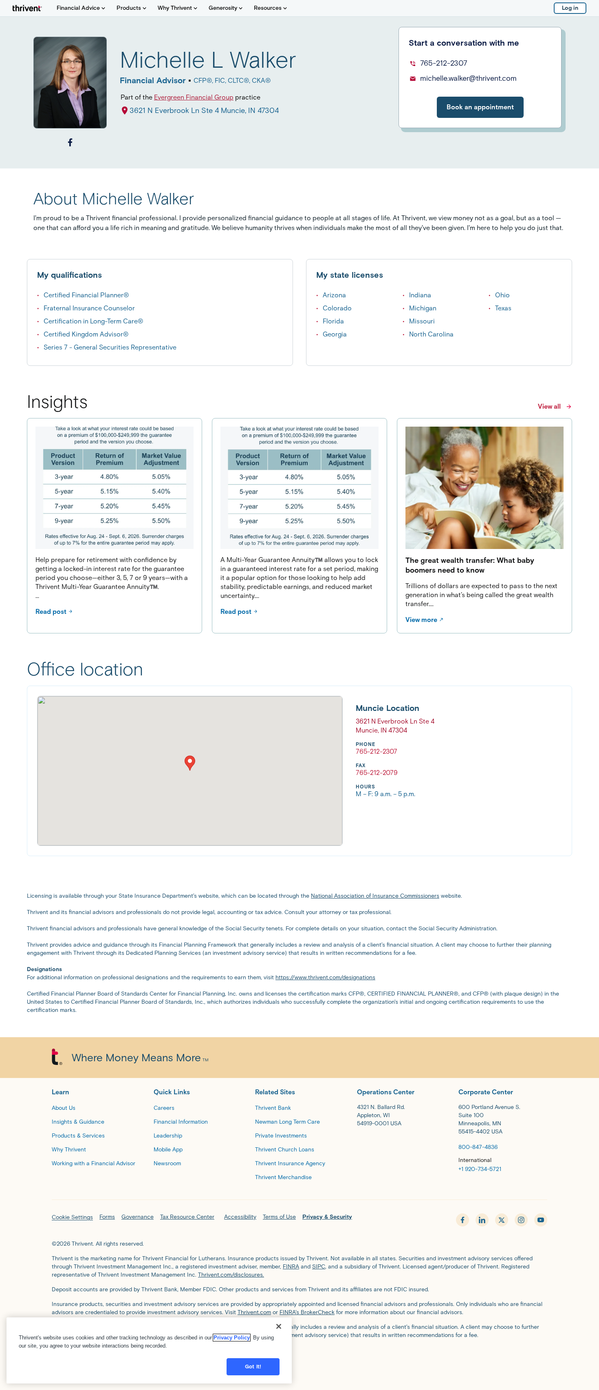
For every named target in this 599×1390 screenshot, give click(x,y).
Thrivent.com (254, 1312)
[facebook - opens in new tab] (462, 1220)
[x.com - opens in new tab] (501, 1220)
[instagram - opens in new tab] (521, 1220)
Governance (137, 1216)
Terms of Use (279, 1216)
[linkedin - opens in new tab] (482, 1220)
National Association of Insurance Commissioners (375, 895)
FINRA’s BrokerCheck (307, 1312)
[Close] (279, 1326)
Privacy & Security (327, 1216)
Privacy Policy (232, 1338)
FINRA (291, 1266)
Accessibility (240, 1216)
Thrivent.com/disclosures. (231, 1274)
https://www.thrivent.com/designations (325, 977)
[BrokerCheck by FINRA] (299, 1355)
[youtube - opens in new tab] (540, 1220)
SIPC (318, 1266)
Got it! (253, 1366)
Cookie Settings (72, 1217)
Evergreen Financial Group (193, 97)
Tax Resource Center (187, 1216)
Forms (107, 1216)
